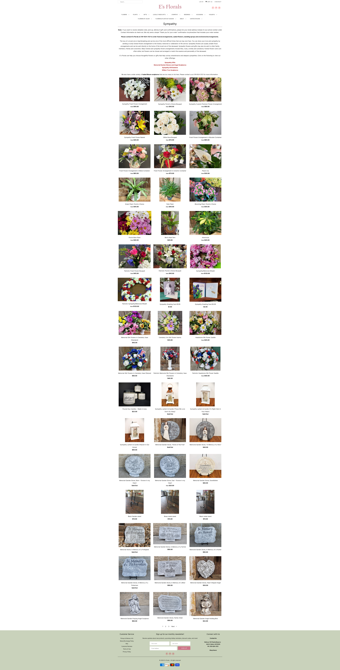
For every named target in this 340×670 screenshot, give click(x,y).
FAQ (127, 643)
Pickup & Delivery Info (127, 638)
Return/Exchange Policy (127, 641)
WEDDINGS (187, 14)
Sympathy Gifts (170, 62)
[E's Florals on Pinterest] (216, 8)
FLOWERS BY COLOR (144, 18)
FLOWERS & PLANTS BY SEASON (165, 18)
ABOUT (182, 18)
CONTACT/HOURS (195, 18)
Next (173, 626)
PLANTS (135, 14)
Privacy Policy (127, 651)
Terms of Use (127, 649)
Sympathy (170, 24)
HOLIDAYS (212, 14)
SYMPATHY (175, 14)
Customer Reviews (126, 646)
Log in (201, 1)
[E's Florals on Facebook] (213, 8)
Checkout (218, 1)
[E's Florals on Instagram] (219, 8)
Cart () (209, 1)
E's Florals (170, 7)
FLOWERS (124, 14)
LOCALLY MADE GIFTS (159, 14)
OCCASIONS (200, 14)
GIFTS (146, 14)
